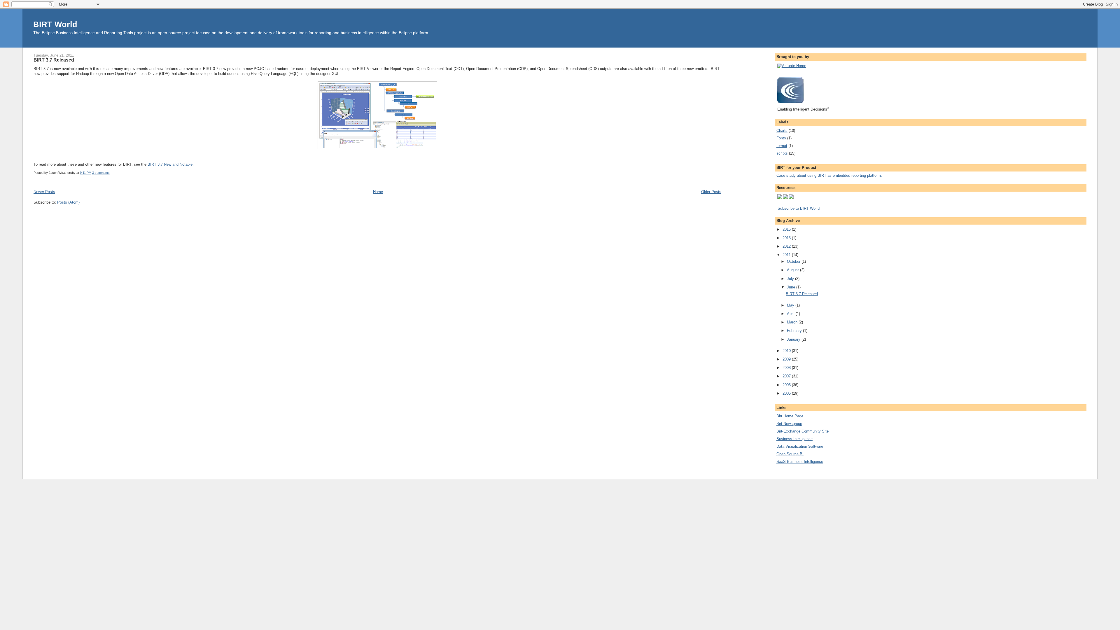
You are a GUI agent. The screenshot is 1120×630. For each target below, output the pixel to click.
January (794, 339)
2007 (787, 376)
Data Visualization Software (799, 446)
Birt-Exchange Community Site (802, 431)
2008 (787, 367)
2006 (787, 385)
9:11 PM (85, 172)
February (795, 330)
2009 (787, 359)
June (791, 287)
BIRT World (55, 24)
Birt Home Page (789, 416)
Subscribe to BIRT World (799, 208)
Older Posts (711, 192)
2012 (787, 246)
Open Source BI (790, 454)
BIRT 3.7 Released (54, 59)
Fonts (781, 138)
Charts (782, 130)
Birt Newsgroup (789, 423)
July (791, 278)
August (793, 270)
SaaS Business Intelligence (799, 461)
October (794, 261)
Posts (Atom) (68, 202)
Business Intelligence (794, 439)
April (791, 314)
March (793, 322)
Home (378, 192)
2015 (787, 229)
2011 (787, 255)
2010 (787, 351)
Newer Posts (44, 192)
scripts (782, 153)
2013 (787, 238)
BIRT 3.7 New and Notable (170, 164)
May (791, 305)
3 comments (101, 172)
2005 (787, 393)
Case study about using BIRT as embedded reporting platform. (829, 175)
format (781, 146)
